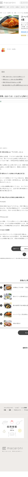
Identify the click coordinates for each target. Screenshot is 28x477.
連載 (10, 410)
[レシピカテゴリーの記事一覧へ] (23, 35)
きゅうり (23, 7)
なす (8, 7)
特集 (5, 410)
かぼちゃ (17, 7)
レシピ (17, 407)
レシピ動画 (24, 407)
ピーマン (12, 7)
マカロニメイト (17, 410)
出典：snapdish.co (3, 148)
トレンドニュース (8, 407)
